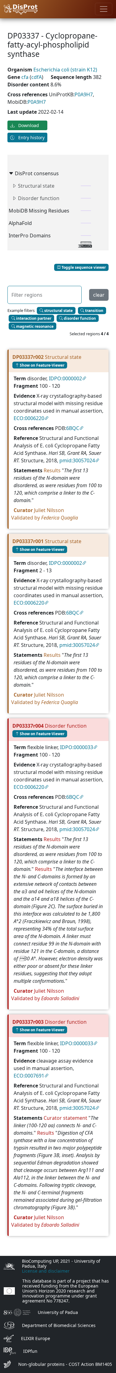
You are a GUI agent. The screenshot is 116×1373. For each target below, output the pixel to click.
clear (99, 294)
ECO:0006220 (29, 418)
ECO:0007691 (29, 1075)
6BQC (72, 428)
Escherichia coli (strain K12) (65, 69)
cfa (25, 77)
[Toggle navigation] (103, 9)
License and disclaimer (46, 1271)
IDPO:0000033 (76, 747)
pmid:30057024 (77, 460)
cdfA (36, 77)
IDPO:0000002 (65, 378)
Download (28, 125)
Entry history (31, 137)
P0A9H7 (84, 94)
